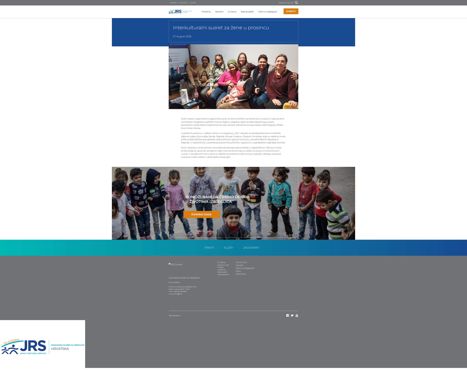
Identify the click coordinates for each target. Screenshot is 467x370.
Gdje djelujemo (223, 274)
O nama (173, 3)
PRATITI (209, 247)
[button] (296, 2)
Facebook (287, 315)
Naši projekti (247, 11)
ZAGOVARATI (251, 247)
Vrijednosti (221, 270)
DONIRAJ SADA (201, 214)
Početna (206, 11)
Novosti (183, 3)
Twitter (292, 315)
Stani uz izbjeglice (267, 11)
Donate (291, 11)
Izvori (193, 3)
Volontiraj (241, 274)
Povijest (220, 267)
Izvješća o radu (223, 265)
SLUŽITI (228, 247)
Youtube (296, 315)
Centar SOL (241, 262)
